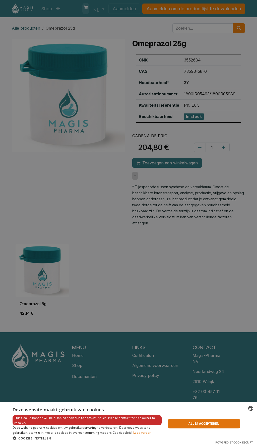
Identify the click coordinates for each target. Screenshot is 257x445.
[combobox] (250, 408)
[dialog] (128, 423)
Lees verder (142, 432)
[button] (87, 438)
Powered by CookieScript (234, 442)
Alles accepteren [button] (203, 423)
